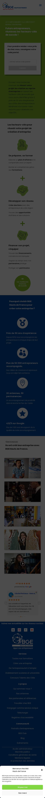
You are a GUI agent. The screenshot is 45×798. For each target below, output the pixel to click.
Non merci (22, 793)
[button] (42, 770)
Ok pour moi (22, 787)
